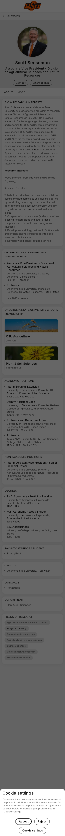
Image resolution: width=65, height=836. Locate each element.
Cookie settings (32, 830)
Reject (42, 821)
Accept (23, 821)
